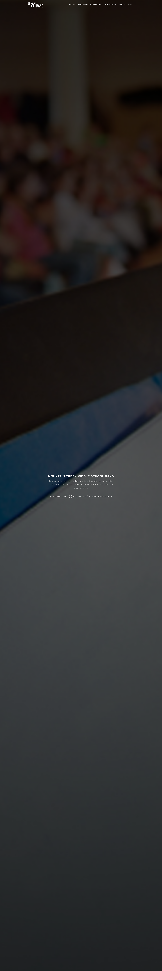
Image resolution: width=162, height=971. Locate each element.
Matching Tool (79, 496)
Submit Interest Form (100, 496)
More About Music (60, 496)
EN (131, 4)
